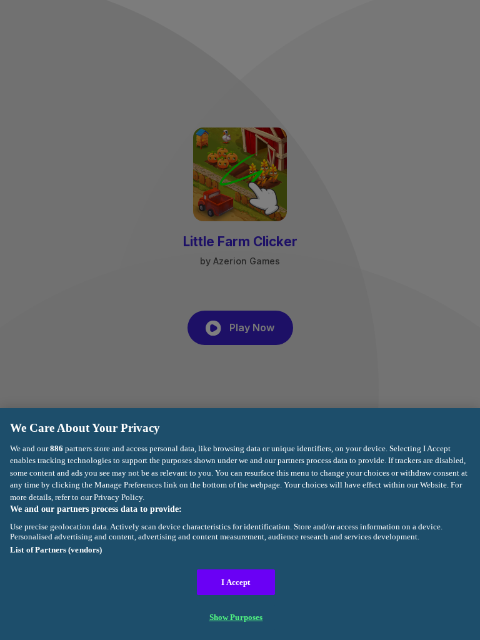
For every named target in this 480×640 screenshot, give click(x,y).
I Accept (235, 582)
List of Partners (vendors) (56, 549)
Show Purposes (236, 617)
